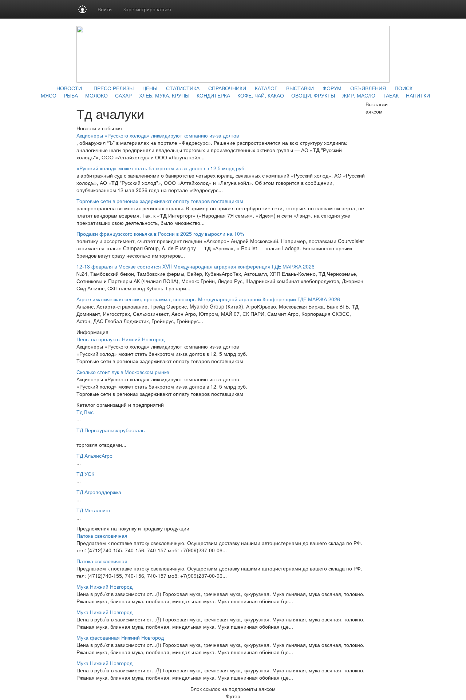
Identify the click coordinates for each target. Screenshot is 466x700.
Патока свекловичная (101, 535)
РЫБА (71, 95)
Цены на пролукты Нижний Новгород (120, 339)
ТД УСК (85, 473)
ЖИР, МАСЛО (358, 95)
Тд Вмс (85, 411)
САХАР (123, 95)
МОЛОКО (96, 95)
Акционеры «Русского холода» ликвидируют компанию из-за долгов (157, 135)
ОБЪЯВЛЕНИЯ (368, 88)
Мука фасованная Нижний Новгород (120, 637)
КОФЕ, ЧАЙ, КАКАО (260, 95)
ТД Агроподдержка (98, 492)
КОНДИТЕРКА (213, 95)
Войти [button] (105, 9)
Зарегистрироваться (147, 9)
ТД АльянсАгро (94, 455)
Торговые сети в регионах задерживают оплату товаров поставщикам (159, 200)
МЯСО (48, 95)
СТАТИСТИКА (183, 88)
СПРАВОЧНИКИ (227, 88)
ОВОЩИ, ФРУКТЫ (313, 95)
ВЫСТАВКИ (300, 88)
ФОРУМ (332, 88)
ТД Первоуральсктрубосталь (110, 430)
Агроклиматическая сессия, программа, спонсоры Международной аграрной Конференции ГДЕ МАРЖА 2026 (208, 299)
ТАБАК (391, 95)
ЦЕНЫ (149, 88)
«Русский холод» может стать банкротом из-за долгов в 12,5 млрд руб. (161, 168)
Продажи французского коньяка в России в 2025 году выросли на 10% (160, 233)
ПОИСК (403, 88)
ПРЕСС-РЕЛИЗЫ (114, 88)
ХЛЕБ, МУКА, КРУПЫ (164, 95)
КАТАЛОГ (266, 88)
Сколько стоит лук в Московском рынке (122, 371)
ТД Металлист (93, 510)
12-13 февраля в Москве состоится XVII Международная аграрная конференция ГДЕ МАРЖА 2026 (195, 266)
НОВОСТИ (69, 88)
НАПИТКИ (418, 95)
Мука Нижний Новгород (104, 586)
